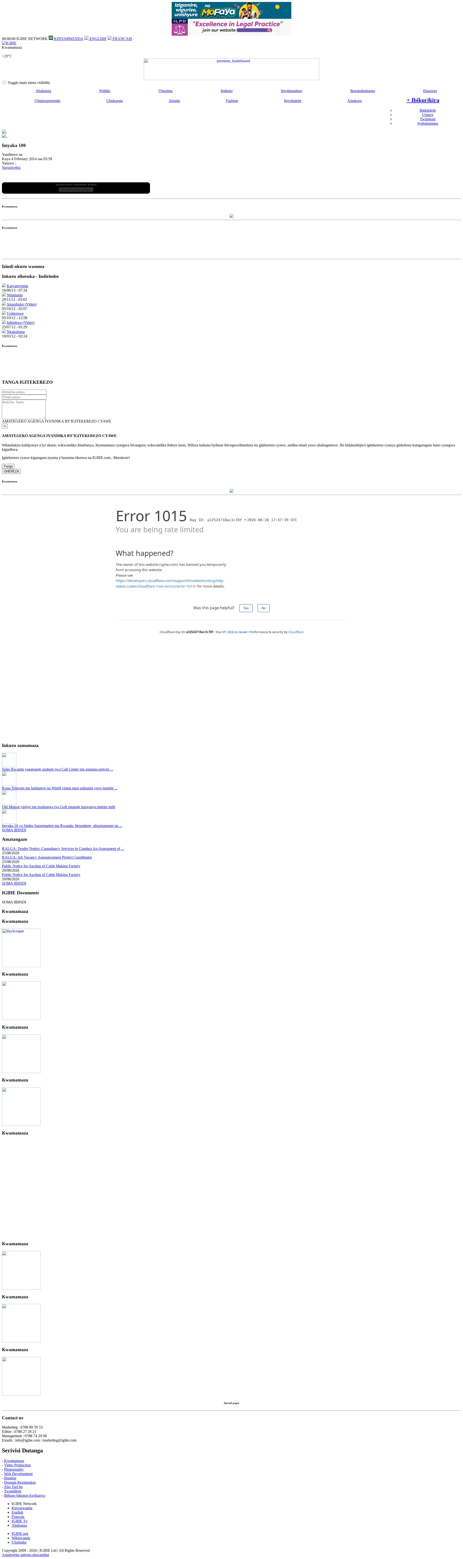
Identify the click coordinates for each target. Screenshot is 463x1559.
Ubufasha (19, 1542)
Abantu (174, 101)
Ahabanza (43, 91)
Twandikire (12, 1491)
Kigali (6, 52)
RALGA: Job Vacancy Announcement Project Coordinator (47, 857)
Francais (18, 1517)
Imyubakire (292, 101)
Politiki (104, 91)
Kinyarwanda (22, 1508)
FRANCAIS (122, 39)
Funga (8, 466)
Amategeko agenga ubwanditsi (25, 1555)
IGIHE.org (20, 1534)
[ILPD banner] (231, 34)
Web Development (18, 1474)
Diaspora (430, 91)
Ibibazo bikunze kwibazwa (24, 1495)
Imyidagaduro (291, 91)
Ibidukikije (428, 110)
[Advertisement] (231, 246)
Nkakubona (16, 332)
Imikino (226, 91)
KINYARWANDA (68, 39)
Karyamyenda (17, 286)
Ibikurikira (423, 100)
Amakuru (354, 101)
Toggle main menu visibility (29, 83)
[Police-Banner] (21, 966)
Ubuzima (165, 91)
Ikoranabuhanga (362, 91)
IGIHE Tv (19, 1521)
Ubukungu (114, 101)
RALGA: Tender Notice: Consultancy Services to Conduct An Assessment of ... (63, 849)
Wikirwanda (21, 1538)
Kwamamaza (14, 1461)
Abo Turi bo (13, 1487)
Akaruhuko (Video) (21, 304)
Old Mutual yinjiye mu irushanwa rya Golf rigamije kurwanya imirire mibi (58, 807)
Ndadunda (15, 295)
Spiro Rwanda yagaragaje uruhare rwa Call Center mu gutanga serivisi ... (57, 769)
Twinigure (428, 119)
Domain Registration (20, 1482)
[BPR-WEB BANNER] (231, 17)
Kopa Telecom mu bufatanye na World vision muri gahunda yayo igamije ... (59, 788)
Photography (14, 1469)
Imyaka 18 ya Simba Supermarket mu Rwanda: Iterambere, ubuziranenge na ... (62, 826)
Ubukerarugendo (47, 101)
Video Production (17, 1465)
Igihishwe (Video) (20, 323)
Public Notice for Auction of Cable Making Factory (41, 866)
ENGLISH (97, 39)
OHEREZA (11, 471)
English (17, 1512)
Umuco (427, 115)
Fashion (232, 101)
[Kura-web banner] (231, 69)
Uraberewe (15, 313)
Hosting (10, 1478)
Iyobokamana (427, 123)
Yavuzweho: (11, 167)
